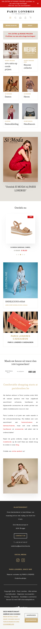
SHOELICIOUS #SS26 (16, 303)
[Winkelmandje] (30, 17)
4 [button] (22, 254)
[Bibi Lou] (29, 372)
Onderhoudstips (20, 578)
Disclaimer (15, 597)
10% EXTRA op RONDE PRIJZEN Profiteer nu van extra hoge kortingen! (21, 35)
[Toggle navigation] (10, 17)
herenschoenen (26, 422)
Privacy (7, 597)
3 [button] (20, 254)
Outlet (30, 25)
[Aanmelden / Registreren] (25, 17)
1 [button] (16, 254)
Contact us (20, 535)
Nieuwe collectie (11, 25)
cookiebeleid (8, 624)
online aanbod (17, 451)
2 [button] (18, 254)
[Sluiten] (37, 3)
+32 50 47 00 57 (20, 542)
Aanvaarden (31, 620)
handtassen (7, 429)
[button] (15, 17)
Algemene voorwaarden (25, 594)
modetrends (7, 442)
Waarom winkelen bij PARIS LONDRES (20, 574)
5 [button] (24, 254)
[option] (17, 372)
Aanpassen (31, 615)
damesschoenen (9, 426)
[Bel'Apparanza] (17, 372)
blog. (17, 445)
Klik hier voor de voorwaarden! (19, 5)
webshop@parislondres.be (20, 546)
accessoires (19, 429)
